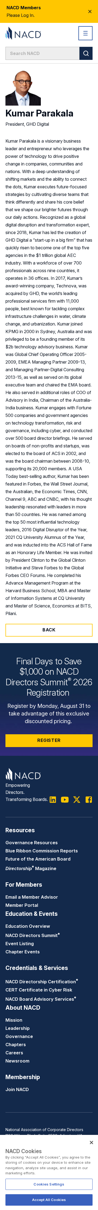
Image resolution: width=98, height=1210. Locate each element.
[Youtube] (65, 799)
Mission (13, 1020)
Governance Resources (31, 842)
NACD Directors (32, 935)
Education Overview (27, 926)
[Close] (91, 1142)
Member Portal (21, 905)
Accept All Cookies (49, 1199)
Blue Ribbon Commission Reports (41, 850)
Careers (14, 1052)
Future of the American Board (38, 859)
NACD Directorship (41, 981)
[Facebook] (89, 799)
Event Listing (19, 943)
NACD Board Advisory (40, 999)
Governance (19, 1036)
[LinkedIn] (53, 799)
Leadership (17, 1028)
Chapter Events (22, 951)
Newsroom (17, 1061)
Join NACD (17, 1089)
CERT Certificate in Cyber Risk (38, 990)
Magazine (30, 868)
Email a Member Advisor (31, 897)
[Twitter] (77, 799)
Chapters (15, 1044)
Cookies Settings (48, 1184)
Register (49, 740)
